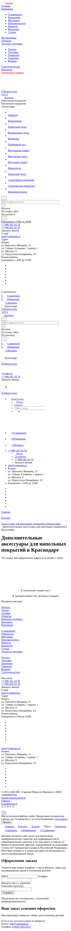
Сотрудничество (10, 672)
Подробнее (61, 819)
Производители (17, 23)
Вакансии (13, 29)
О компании (15, 14)
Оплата (12, 49)
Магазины (13, 20)
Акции (5, 610)
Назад (19, 402)
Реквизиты (14, 17)
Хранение (13, 55)
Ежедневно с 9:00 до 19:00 (16, 221)
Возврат (12, 61)
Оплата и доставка (11, 651)
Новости (13, 26)
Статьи (12, 32)
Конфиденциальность (13, 798)
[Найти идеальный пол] (4, 218)
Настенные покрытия (13, 103)
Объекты (6, 616)
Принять (7, 822)
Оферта (5, 800)
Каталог (5, 607)
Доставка (13, 52)
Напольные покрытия (13, 100)
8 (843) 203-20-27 (21, 926)
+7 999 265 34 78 (10, 224)
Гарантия (13, 58)
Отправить (8, 892)
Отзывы (5, 613)
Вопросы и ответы (11, 619)
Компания (7, 625)
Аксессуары (8, 106)
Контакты (6, 622)
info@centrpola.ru (10, 236)
